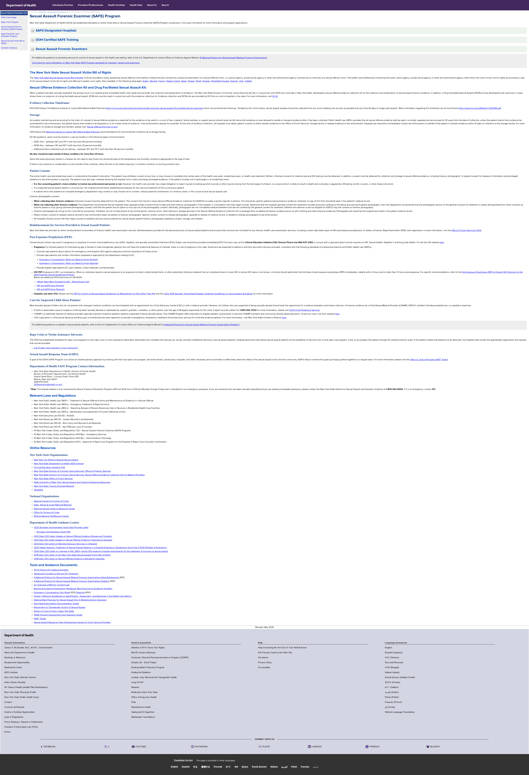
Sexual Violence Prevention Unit (57, 12)
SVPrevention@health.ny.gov (48, 384)
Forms (7, 732)
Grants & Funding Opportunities (19, 712)
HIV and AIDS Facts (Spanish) (51, 289)
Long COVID (137, 682)
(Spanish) (80, 593)
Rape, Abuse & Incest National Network (53, 505)
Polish (199, 81)
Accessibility (264, 667)
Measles (135, 687)
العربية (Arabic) (392, 692)
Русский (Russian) (394, 662)
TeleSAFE (38, 490)
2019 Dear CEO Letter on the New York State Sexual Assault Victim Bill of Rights (72, 555)
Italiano (274, 767)
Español (186, 767)
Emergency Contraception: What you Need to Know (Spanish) (68, 263)
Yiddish (248, 81)
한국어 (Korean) (392, 682)
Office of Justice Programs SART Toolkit (429, 360)
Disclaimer (263, 657)
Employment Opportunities (17, 662)
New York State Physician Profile (20, 692)
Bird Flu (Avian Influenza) (143, 652)
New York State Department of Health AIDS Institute (59, 464)
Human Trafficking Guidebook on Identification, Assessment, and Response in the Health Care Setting (82, 596)
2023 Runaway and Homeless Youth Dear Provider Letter (61, 528)
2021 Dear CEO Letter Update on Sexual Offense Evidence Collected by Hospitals (73, 540)
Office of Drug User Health (144, 697)
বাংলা (236, 767)
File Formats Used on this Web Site (275, 652)
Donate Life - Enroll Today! (143, 662)
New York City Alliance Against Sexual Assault (56, 460)
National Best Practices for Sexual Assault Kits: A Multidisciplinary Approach (70, 600)
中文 (195, 767)
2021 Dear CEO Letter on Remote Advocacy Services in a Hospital (65, 544)
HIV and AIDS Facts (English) (50, 286)
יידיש (228, 767)
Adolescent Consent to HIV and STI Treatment (56, 574)
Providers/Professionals (90, 5)
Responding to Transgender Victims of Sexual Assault (59, 607)
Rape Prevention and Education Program (10, 35)
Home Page (42, 12)
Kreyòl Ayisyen (259, 767)
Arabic (146, 81)
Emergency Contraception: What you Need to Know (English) (68, 260)
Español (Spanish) (394, 652)
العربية (284, 767)
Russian (206, 81)
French (161, 81)
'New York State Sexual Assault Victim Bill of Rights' (58, 78)
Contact (8, 702)
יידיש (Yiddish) (392, 687)
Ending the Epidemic (141, 672)
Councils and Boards (14, 707)
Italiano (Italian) (392, 672)
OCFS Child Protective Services (304, 310)
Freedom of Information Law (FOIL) (21, 727)
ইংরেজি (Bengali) (392, 667)
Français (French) (393, 702)
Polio (133, 702)
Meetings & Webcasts (14, 657)
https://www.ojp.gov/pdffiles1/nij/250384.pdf (479, 108)
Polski (294, 767)
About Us (152, 5)
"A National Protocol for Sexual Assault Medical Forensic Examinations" (233, 58)
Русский (218, 767)
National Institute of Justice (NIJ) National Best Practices (73, 132)
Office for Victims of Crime (46, 513)
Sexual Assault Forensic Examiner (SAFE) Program (12, 28)
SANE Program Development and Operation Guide (58, 615)
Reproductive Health (141, 707)
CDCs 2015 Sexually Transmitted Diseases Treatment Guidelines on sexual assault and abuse (208, 294)
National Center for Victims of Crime (51, 501)
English (388, 647)
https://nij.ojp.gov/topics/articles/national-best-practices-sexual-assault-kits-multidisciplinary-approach (154, 108)
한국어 (245, 767)
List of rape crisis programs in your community (56, 348)
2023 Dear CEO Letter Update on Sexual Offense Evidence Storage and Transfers (73, 536)
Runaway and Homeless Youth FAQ (53, 532)
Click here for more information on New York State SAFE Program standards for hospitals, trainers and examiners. (86, 63)
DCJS (275, 96)
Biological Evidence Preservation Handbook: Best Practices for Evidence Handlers (73, 589)
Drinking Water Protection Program (148, 667)
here (442, 242)
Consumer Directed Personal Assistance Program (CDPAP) (160, 657)
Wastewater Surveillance (143, 717)
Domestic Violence (9, 48)
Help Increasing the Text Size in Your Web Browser (282, 647)
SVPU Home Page (8, 17)
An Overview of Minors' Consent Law (51, 585)
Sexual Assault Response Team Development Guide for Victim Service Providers (72, 622)
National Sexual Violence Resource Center (54, 509)
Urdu (241, 81)
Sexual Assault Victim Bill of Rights (12, 42)
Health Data (136, 5)
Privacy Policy (265, 662)
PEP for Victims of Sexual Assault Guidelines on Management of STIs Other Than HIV (114, 294)
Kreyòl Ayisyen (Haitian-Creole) (400, 677)
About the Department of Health (19, 652)
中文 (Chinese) (392, 657)
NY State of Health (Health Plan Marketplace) (26, 687)
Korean (191, 81)
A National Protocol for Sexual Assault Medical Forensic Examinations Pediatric (72, 581)
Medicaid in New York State (144, 692)
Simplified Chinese (220, 81)
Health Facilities (116, 5)
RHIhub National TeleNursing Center (51, 516)
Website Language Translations (400, 712)
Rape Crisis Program (9, 22)
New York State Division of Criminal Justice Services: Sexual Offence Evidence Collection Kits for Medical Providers (89, 475)
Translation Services (183, 760)
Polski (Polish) (392, 697)
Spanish (234, 81)
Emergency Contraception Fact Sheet (52, 593)
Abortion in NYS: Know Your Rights (148, 647)
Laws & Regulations (13, 717)
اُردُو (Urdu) (390, 707)
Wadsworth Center (13, 667)
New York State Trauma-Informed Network (54, 486)
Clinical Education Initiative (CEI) (49, 467)
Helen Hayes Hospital (14, 682)
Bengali (153, 81)
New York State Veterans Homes (20, 677)
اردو (316, 767)
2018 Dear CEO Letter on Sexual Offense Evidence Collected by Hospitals (69, 559)
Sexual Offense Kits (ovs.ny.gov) (102, 127)
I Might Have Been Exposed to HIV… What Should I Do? (63, 282)
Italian (184, 81)
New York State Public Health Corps (21, 697)
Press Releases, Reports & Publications (23, 722)
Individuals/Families (62, 5)
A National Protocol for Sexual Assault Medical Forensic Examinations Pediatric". (201, 325)
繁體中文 (205, 767)
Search (165, 5)
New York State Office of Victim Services (53, 479)
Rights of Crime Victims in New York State (54, 611)
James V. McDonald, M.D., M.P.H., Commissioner (28, 647)
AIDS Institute (11, 672)
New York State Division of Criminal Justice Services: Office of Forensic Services (72, 471)
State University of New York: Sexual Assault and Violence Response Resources (72, 482)
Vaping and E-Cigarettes (142, 712)
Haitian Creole (173, 81)
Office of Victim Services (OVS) (466, 230)
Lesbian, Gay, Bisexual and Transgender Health (154, 677)
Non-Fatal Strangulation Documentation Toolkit (56, 604)
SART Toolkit (40, 619)
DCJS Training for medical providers (51, 570)
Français (305, 767)
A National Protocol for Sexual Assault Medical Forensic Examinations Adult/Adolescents (76, 578)
